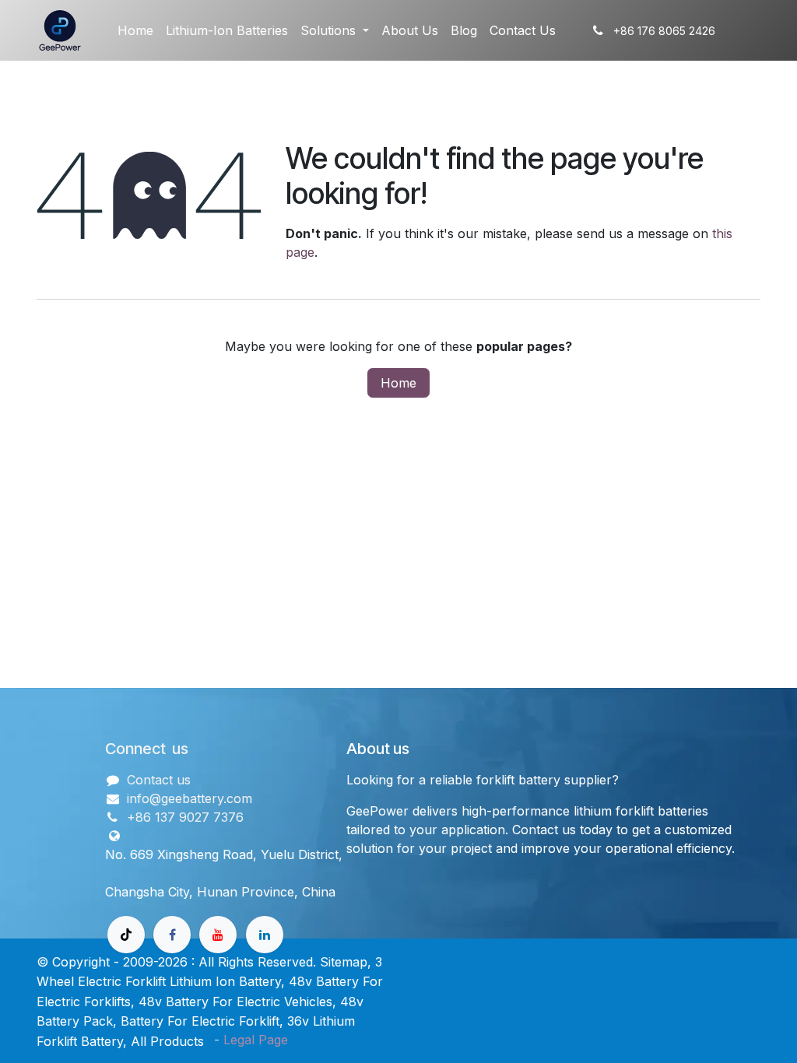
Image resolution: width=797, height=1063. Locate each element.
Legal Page (255, 1039)
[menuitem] (135, 30)
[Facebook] (172, 934)
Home (398, 383)
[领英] (264, 934)
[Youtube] (218, 934)
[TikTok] (126, 934)
